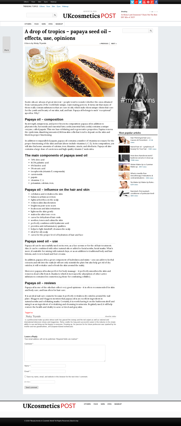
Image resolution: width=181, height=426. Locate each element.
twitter (140, 2)
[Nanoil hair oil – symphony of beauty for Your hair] (124, 152)
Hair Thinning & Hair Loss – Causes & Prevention (141, 139)
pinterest (148, 2)
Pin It (7, 50)
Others (26, 2)
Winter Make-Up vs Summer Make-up (142, 165)
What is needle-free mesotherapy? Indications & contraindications (142, 175)
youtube (144, 2)
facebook (156, 2)
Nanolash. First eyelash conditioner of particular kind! (142, 192)
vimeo (132, 2)
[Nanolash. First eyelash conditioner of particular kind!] (124, 196)
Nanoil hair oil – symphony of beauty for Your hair (142, 147)
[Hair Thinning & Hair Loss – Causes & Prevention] (124, 143)
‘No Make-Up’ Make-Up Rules (142, 182)
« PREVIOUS (104, 43)
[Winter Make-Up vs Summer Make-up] (124, 170)
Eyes (46, 2)
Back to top (74, 421)
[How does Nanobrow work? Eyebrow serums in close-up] (124, 161)
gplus (152, 2)
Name (27, 366)
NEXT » (114, 43)
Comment (29, 344)
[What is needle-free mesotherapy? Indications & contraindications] (124, 179)
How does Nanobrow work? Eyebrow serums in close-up (142, 156)
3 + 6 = (28, 382)
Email (27, 371)
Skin (39, 2)
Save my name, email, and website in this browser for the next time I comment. (57, 377)
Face (33, 2)
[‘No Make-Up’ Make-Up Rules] (124, 188)
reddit (136, 2)
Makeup (53, 2)
